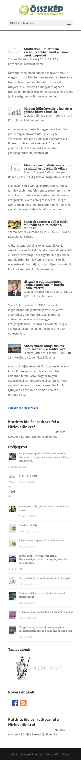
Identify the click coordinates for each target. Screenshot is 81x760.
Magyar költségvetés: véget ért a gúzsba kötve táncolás (48, 110)
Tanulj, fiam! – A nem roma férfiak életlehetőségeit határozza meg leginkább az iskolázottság (44, 559)
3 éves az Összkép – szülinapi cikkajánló (41, 540)
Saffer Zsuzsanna (29, 232)
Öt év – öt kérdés (28, 475)
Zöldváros (49, 357)
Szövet (66, 177)
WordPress (62, 754)
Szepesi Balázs (43, 292)
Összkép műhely (28, 525)
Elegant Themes (31, 754)
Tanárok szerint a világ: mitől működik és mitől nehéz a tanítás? (46, 224)
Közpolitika (15, 64)
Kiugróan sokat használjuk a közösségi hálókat (46, 611)
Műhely (47, 296)
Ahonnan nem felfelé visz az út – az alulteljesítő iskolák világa (48, 166)
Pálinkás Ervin (27, 59)
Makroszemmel (34, 64)
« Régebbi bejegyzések (23, 408)
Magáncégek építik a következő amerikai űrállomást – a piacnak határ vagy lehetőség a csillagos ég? (45, 457)
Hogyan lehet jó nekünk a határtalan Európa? (44, 578)
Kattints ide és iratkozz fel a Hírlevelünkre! (33, 424)
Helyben (19, 357)
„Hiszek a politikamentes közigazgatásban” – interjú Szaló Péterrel (44, 284)
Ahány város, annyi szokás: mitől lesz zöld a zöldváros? (44, 347)
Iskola (40, 177)
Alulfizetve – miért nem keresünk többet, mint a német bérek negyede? (46, 52)
